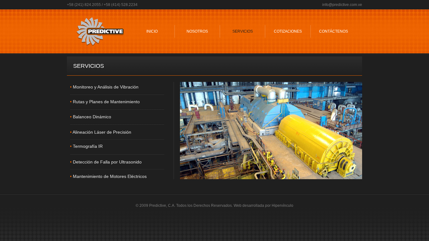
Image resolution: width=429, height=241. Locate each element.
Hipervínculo (282, 205)
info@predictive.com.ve (342, 5)
